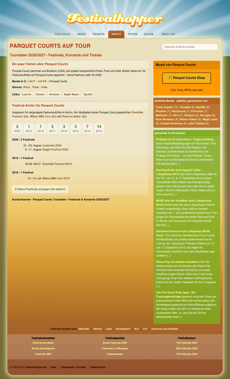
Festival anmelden (43, 343)
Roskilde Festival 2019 (57, 164)
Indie (44, 87)
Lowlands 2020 (52, 145)
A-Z (145, 329)
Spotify (88, 94)
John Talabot (196, 123)
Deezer (40, 94)
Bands (116, 34)
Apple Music (71, 94)
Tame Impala (164, 107)
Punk (35, 87)
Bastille (201, 107)
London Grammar (171, 123)
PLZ (136, 329)
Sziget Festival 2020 (55, 149)
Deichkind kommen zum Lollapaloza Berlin (183, 231)
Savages (205, 115)
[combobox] (190, 46)
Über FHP (168, 34)
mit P (32, 81)
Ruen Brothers (165, 119)
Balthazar (162, 115)
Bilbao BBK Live (40, 116)
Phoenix (161, 111)
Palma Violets (188, 119)
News (81, 34)
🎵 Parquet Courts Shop (186, 77)
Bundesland (123, 329)
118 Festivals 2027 (186, 343)
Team (53, 367)
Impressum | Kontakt (73, 367)
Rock (26, 87)
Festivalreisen (115, 354)
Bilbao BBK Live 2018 (56, 178)
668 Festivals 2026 (186, 348)
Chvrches (197, 111)
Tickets (98, 34)
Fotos (132, 34)
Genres (97, 329)
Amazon (54, 94)
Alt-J (176, 115)
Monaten (84, 329)
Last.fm (26, 94)
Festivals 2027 (43, 354)
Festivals (62, 34)
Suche (149, 34)
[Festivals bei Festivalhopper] (115, 15)
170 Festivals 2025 (186, 354)
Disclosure (178, 111)
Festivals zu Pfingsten (115, 348)
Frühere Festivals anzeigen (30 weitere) (40, 189)
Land (109, 329)
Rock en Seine (71, 116)
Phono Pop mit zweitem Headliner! (178, 262)
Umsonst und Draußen (164, 329)
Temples (185, 107)
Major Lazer (210, 119)
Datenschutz (98, 367)
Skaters (189, 115)
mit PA (42, 81)
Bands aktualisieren (43, 348)
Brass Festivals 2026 (115, 343)
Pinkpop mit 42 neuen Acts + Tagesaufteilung (185, 139)
